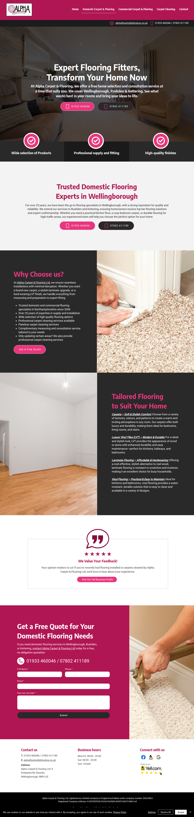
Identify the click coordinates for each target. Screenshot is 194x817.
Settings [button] (152, 812)
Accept (181, 812)
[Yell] (151, 757)
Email (20, 681)
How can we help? (26, 693)
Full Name (22, 669)
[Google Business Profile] (159, 757)
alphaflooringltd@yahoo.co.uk (40, 760)
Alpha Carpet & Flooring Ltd (33, 282)
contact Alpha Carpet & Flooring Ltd (53, 648)
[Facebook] (143, 757)
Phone (69, 669)
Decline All (166, 812)
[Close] (190, 812)
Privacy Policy (119, 812)
